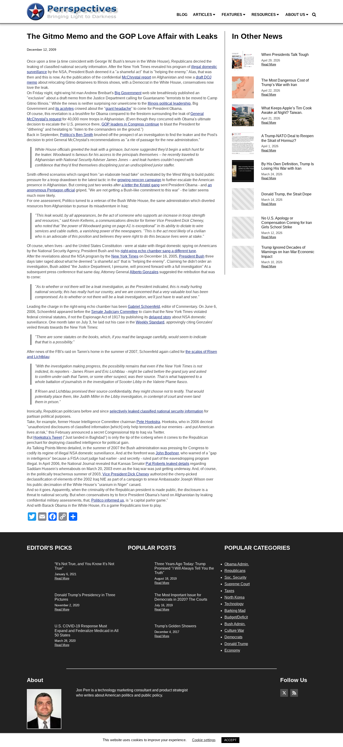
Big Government (128, 93)
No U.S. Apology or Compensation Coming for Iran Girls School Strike (286, 222)
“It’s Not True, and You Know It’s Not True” (84, 566)
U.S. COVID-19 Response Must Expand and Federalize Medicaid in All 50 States (87, 630)
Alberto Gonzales (144, 272)
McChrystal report (136, 77)
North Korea (234, 597)
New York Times (124, 256)
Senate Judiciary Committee (114, 312)
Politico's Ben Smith (76, 135)
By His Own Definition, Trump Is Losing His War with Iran (287, 166)
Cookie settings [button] (204, 740)
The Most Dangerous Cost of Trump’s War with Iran (285, 82)
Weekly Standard (150, 322)
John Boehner (167, 453)
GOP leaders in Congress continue (130, 124)
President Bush (191, 256)
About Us (295, 15)
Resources (264, 15)
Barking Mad (234, 611)
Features (232, 15)
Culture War (234, 630)
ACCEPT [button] (230, 740)
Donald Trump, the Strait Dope (286, 194)
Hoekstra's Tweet (47, 437)
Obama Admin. (236, 564)
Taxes (229, 591)
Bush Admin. (234, 624)
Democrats (233, 637)
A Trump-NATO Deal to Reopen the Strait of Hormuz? (287, 138)
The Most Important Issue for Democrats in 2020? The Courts (180, 597)
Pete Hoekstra (148, 422)
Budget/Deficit (236, 617)
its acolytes (64, 109)
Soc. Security (235, 577)
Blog (182, 15)
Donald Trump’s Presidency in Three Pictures (85, 597)
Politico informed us (107, 500)
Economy (232, 650)
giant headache (118, 109)
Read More (268, 64)
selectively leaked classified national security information (156, 411)
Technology (234, 604)
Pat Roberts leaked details (167, 464)
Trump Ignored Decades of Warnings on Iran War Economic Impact (287, 251)
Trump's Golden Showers (175, 626)
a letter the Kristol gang (141, 185)
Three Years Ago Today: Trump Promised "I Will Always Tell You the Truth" (184, 568)
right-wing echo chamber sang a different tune (158, 251)
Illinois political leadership (169, 103)
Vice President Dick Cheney (125, 474)
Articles (202, 15)
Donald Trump (236, 644)
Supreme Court (237, 584)
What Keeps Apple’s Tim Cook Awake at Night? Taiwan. (286, 110)
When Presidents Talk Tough (285, 55)
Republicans (234, 571)
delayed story (160, 317)
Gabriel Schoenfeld (144, 307)
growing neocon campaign (139, 180)
